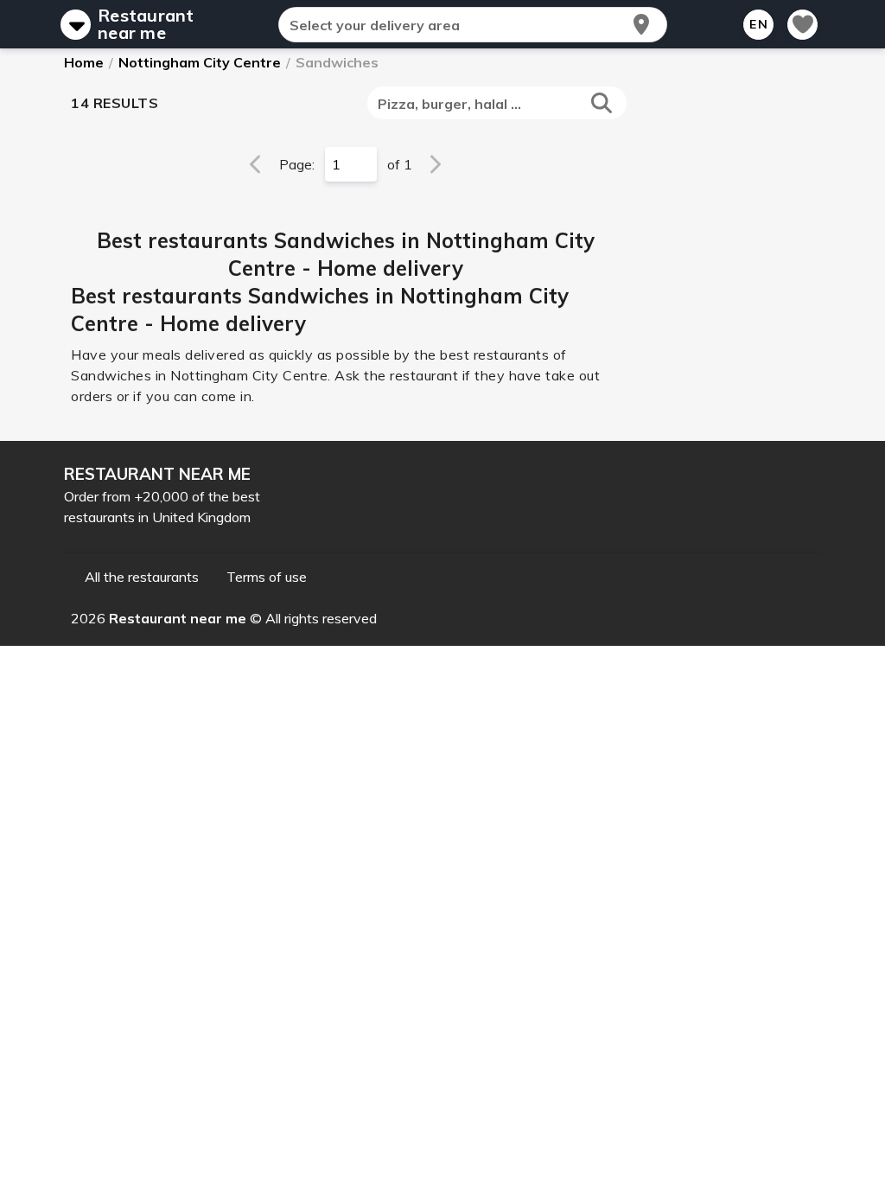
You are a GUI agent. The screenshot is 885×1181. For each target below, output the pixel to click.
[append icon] (641, 24)
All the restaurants (142, 576)
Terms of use (266, 576)
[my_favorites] (802, 25)
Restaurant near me (146, 24)
